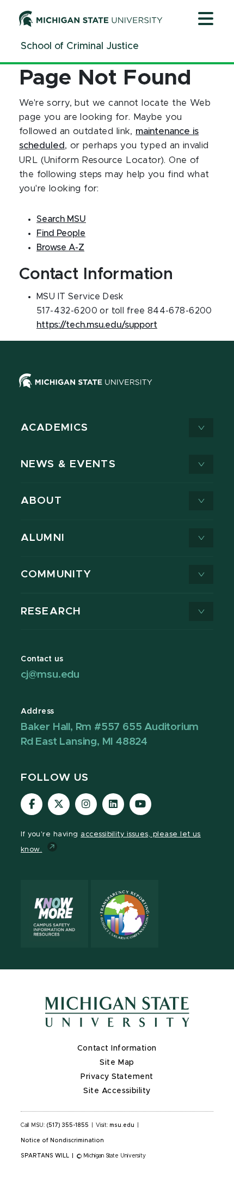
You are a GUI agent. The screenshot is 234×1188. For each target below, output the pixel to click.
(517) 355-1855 (67, 1125)
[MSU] (85, 391)
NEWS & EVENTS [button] (68, 464)
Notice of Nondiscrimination (62, 1140)
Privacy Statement (117, 1077)
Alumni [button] (43, 538)
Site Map (117, 1062)
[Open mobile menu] (205, 19)
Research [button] (51, 611)
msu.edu (121, 1125)
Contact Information (117, 1048)
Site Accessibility (117, 1091)
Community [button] (56, 574)
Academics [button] (54, 428)
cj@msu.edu (50, 675)
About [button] (41, 501)
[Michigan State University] (91, 18)
